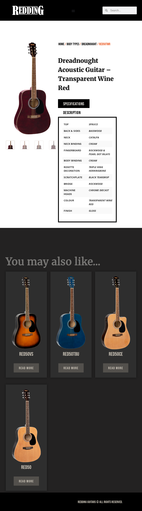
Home (61, 44)
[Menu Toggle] (73, 11)
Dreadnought (89, 44)
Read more (26, 368)
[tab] (74, 103)
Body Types (73, 44)
